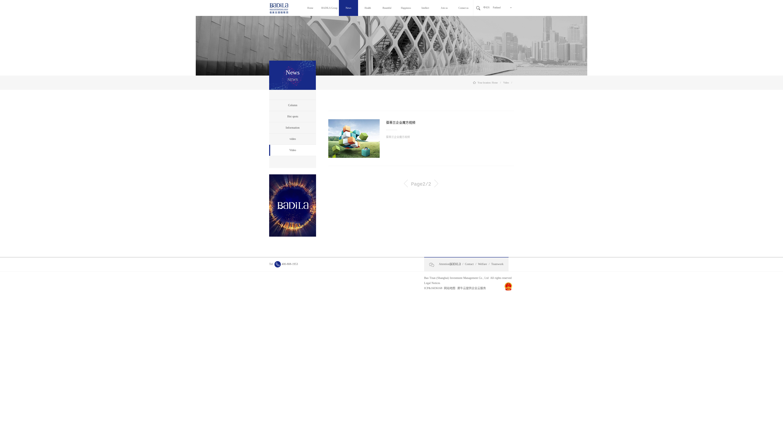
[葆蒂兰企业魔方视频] (354, 138)
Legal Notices (432, 283)
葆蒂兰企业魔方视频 (400, 122)
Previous (406, 183)
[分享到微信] (433, 265)
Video (506, 82)
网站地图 (448, 288)
